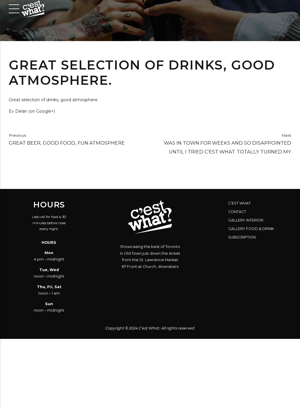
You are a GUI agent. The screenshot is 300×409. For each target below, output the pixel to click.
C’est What (239, 203)
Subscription (242, 237)
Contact (237, 211)
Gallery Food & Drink (251, 229)
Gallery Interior (245, 220)
